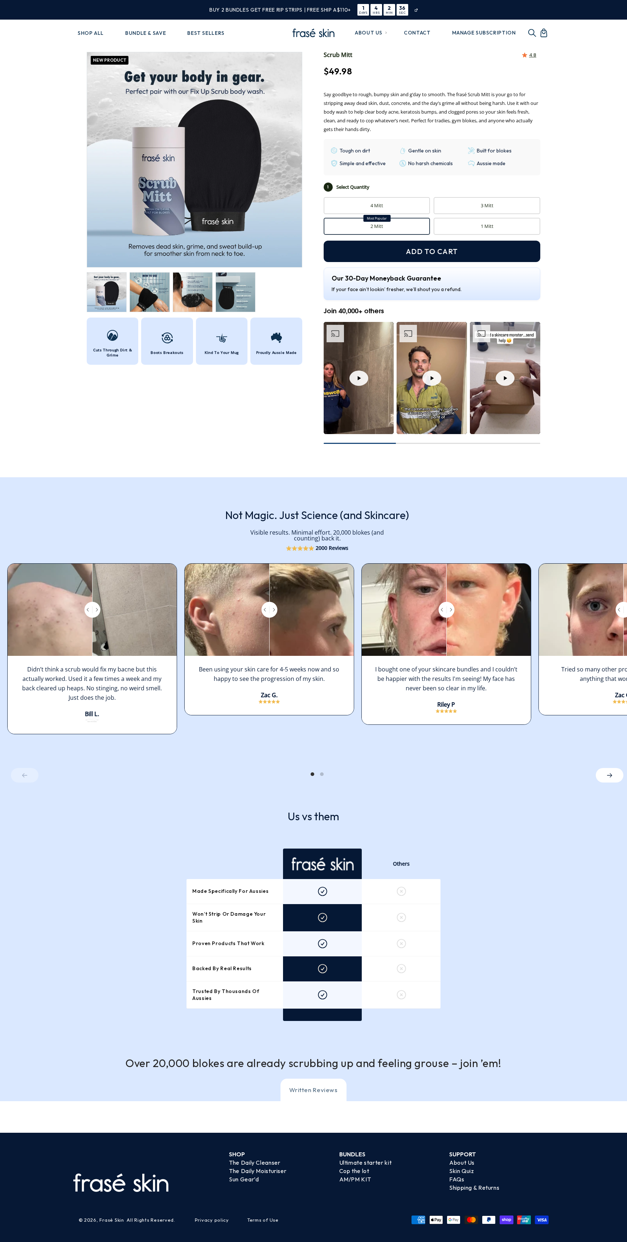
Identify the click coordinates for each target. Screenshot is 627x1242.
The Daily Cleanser (254, 1162)
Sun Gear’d (244, 1179)
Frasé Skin (111, 1220)
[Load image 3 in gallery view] (192, 292)
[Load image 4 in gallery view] (235, 292)
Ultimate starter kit (365, 1162)
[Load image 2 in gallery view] (149, 292)
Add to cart (432, 251)
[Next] (609, 775)
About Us (462, 1162)
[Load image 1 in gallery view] (106, 292)
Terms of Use (263, 1220)
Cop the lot (354, 1170)
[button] (368, 32)
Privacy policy (212, 1220)
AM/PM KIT (355, 1179)
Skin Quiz (461, 1170)
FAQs (456, 1179)
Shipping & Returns (474, 1187)
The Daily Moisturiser (257, 1170)
